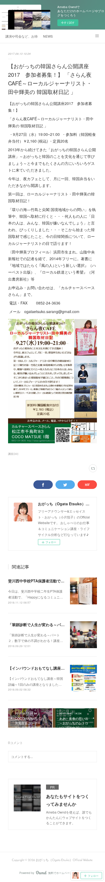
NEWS (48, 36)
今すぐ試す (68, 22)
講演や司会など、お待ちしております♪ (21, 36)
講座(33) (13, 454)
